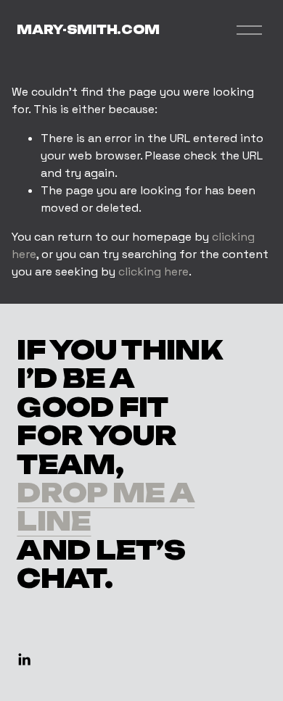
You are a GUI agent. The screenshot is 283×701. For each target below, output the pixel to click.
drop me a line (105, 507)
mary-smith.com (88, 29)
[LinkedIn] (24, 659)
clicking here (153, 271)
